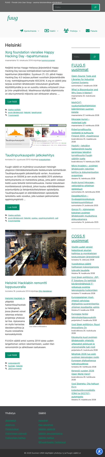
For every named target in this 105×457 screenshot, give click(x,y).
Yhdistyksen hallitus (15, 438)
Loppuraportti (14, 363)
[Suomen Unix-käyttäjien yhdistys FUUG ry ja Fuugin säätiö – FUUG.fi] (12, 18)
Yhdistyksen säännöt (16, 433)
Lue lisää (12, 101)
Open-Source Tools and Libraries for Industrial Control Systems (83, 79)
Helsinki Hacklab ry (15, 298)
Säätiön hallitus (46, 438)
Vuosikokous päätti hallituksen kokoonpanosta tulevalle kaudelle (85, 267)
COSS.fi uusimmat (79, 238)
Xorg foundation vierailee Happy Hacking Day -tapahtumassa (29, 54)
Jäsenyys (10, 425)
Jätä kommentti (15, 368)
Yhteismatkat (12, 429)
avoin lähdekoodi (15, 112)
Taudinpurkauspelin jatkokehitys (29, 155)
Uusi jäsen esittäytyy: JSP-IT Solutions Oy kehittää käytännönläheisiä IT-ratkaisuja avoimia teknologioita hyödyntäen (85, 284)
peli (56, 218)
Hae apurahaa (45, 425)
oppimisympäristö (46, 218)
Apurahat (43, 420)
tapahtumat (36, 112)
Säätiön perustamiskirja (50, 433)
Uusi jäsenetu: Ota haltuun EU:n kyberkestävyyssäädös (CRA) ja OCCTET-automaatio (85, 390)
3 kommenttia (14, 221)
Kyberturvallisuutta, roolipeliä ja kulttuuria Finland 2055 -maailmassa (85, 132)
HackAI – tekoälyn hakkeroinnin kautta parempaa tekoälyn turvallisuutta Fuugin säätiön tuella (81, 152)
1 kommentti (13, 115)
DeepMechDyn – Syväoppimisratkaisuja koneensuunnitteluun (82, 199)
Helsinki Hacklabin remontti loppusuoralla (26, 285)
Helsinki (27, 112)
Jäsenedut (10, 420)
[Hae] (95, 7)
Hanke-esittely (14, 109)
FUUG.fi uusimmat (79, 67)
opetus (35, 218)
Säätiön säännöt (46, 429)
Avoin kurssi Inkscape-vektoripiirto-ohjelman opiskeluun (82, 185)
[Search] (94, 57)
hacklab (11, 366)
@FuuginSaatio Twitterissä (52, 442)
